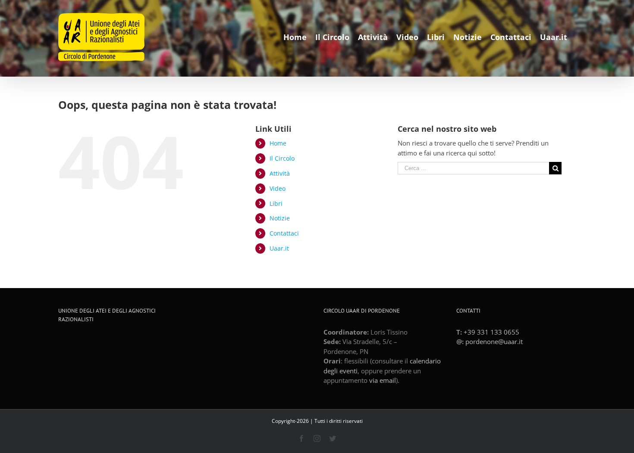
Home (278, 143)
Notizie (280, 218)
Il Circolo (282, 158)
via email (382, 380)
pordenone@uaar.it (494, 341)
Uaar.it (279, 248)
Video (278, 188)
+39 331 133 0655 (491, 332)
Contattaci (284, 233)
